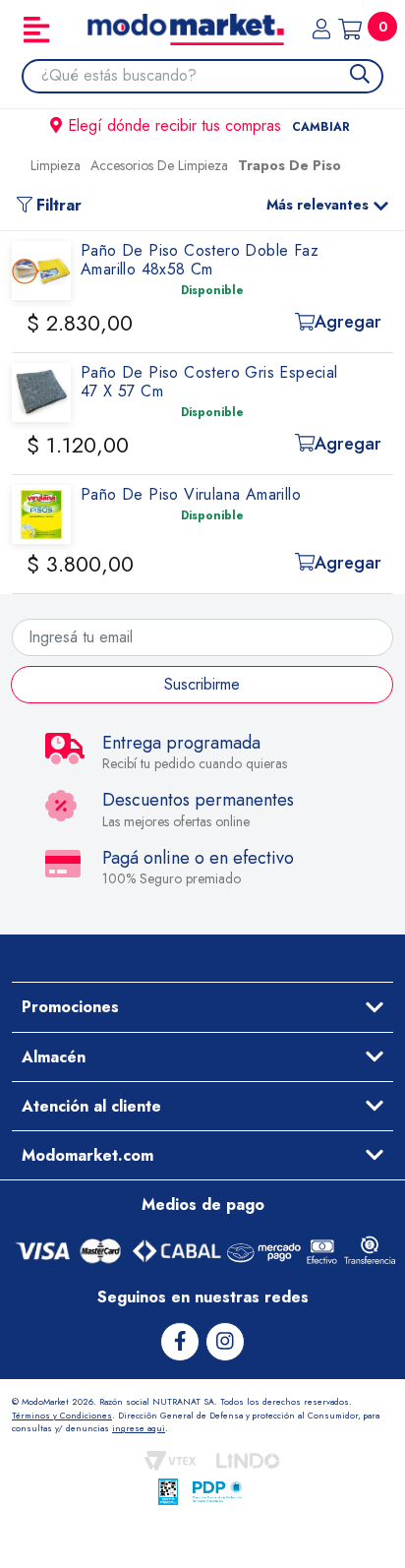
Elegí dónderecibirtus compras (209, 125)
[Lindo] (248, 1461)
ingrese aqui (138, 1427)
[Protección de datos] (217, 1491)
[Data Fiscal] (168, 1491)
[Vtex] (170, 1461)
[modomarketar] (17, 170)
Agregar (348, 321)
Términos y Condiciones (62, 1415)
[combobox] (211, 75)
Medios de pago (203, 1204)
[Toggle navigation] (36, 29)
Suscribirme (202, 684)
